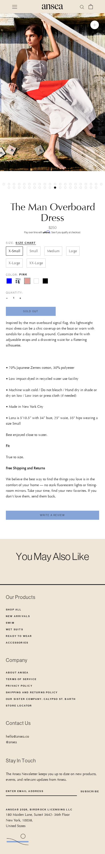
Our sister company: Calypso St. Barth (41, 699)
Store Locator (19, 705)
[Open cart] (91, 6)
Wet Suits (14, 629)
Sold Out (30, 311)
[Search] (82, 7)
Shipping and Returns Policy (32, 692)
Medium (53, 251)
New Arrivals (18, 616)
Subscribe (90, 791)
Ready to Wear (19, 636)
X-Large (14, 263)
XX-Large (36, 263)
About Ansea (17, 672)
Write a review (52, 515)
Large (73, 251)
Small (34, 251)
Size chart (26, 243)
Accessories (17, 642)
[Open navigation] (14, 7)
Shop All (14, 609)
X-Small (14, 251)
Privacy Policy (19, 685)
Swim (10, 622)
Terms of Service (21, 679)
